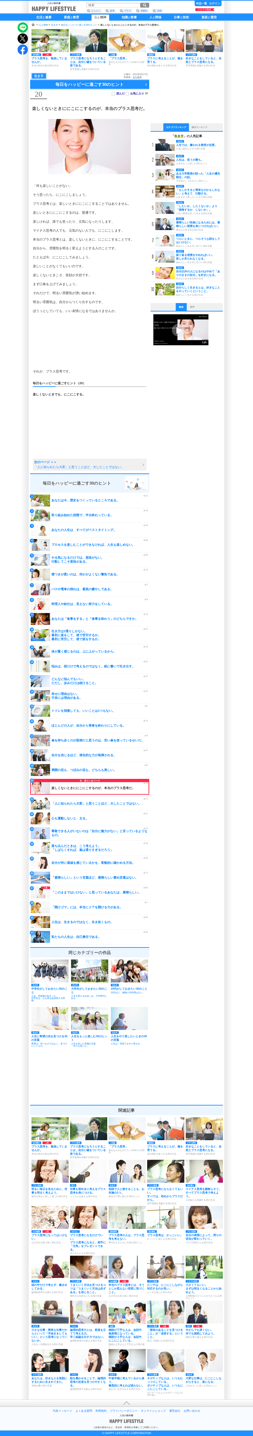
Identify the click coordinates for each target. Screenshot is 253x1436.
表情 (159, 10)
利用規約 (101, 1410)
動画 (181, 307)
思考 (112, 10)
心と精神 (43, 25)
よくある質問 (84, 1410)
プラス (127, 10)
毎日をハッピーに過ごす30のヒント (79, 25)
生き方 (54, 25)
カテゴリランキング (176, 127)
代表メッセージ (62, 1410)
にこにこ (95, 10)
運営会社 (174, 1410)
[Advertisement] (89, 341)
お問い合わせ (192, 1410)
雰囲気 (144, 10)
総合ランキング (199, 127)
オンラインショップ (153, 1410)
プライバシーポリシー (124, 1410)
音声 (192, 307)
